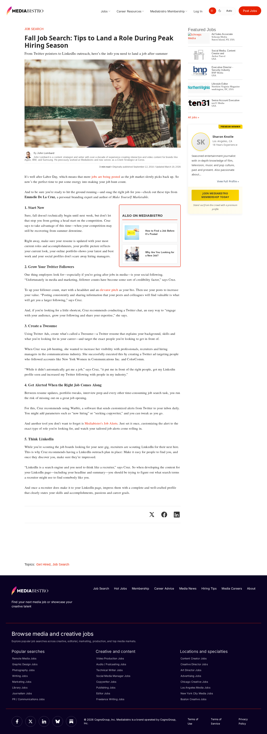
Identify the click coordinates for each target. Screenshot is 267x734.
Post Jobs (250, 11)
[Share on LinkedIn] (177, 515)
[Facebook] (17, 721)
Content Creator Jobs (194, 658)
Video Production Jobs (110, 658)
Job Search (34, 29)
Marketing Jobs (21, 681)
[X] (30, 721)
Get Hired (43, 564)
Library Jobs (19, 687)
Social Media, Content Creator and (223, 52)
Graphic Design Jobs (24, 664)
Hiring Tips (209, 588)
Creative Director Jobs (194, 664)
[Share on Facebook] (164, 515)
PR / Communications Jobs (28, 699)
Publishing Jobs (105, 687)
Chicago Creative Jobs (194, 681)
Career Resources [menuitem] (129, 11)
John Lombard (45, 153)
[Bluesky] (57, 721)
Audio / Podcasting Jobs (111, 664)
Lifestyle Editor (220, 83)
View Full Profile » (228, 181)
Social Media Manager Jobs (113, 675)
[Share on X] (152, 515)
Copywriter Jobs (106, 681)
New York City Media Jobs (197, 693)
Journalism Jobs (22, 693)
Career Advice (164, 588)
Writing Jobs (20, 675)
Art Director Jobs (191, 670)
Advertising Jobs (191, 675)
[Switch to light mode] (212, 10)
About (251, 588)
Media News (187, 588)
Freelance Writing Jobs (110, 699)
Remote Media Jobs (24, 658)
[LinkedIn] (44, 721)
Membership (140, 588)
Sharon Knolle (223, 137)
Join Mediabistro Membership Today (215, 195)
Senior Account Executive (225, 100)
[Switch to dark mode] (220, 10)
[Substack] (71, 721)
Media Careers (232, 588)
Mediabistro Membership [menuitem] (167, 11)
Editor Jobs (103, 693)
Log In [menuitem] (198, 11)
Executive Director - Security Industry (222, 68)
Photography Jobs (23, 670)
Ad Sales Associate (222, 34)
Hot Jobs (120, 588)
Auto (229, 10)
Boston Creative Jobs (194, 699)
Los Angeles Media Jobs (195, 687)
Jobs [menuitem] (104, 11)
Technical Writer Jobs (109, 670)
